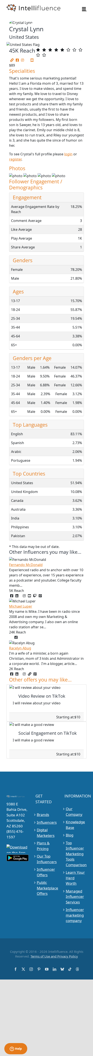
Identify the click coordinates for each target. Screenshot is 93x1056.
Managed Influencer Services (75, 897)
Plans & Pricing (43, 846)
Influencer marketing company (75, 915)
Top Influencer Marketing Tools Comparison (75, 853)
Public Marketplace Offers (46, 888)
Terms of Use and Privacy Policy (54, 956)
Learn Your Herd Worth (75, 878)
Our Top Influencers (46, 859)
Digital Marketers (46, 832)
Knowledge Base (75, 824)
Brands (43, 814)
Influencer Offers (46, 872)
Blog (69, 835)
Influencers (46, 822)
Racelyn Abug (20, 648)
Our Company (74, 811)
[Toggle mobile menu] (84, 8)
